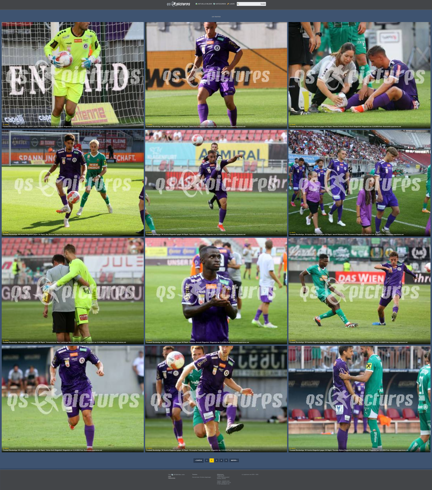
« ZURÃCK (198, 460)
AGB (169, 476)
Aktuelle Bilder (205, 4)
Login (232, 4)
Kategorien (220, 4)
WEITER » (234, 460)
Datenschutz (171, 478)
